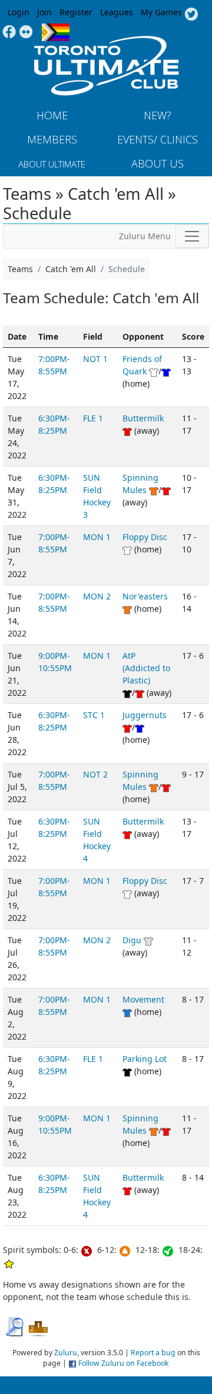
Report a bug (153, 1353)
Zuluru (65, 1353)
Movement (143, 999)
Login (18, 12)
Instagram (26, 32)
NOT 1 (95, 358)
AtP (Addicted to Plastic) (146, 668)
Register (75, 12)
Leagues (116, 12)
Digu (131, 940)
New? (157, 115)
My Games (161, 12)
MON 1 (97, 536)
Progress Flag (55, 32)
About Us (157, 163)
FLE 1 (93, 418)
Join (44, 12)
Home (52, 115)
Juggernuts (144, 715)
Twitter (191, 15)
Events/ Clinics (157, 139)
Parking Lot (144, 1058)
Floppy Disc (144, 536)
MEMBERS (52, 139)
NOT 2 (95, 774)
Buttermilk (143, 418)
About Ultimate (51, 164)
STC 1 (94, 715)
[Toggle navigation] (191, 236)
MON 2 (97, 596)
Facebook (9, 32)
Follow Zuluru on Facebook (123, 1363)
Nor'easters (145, 596)
